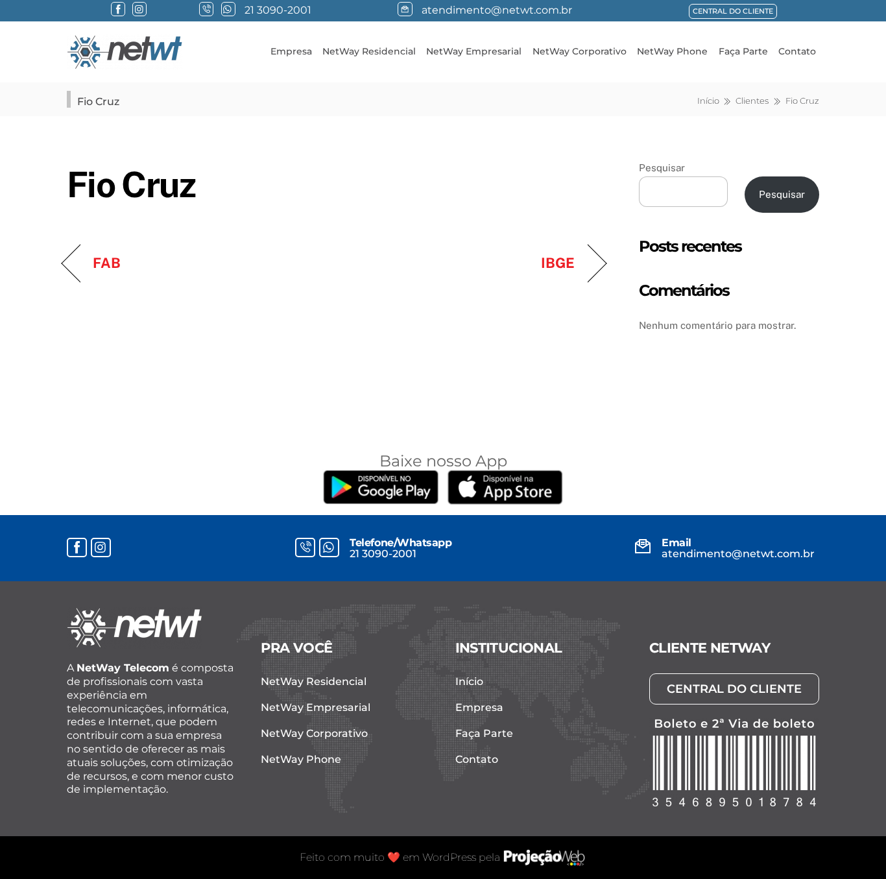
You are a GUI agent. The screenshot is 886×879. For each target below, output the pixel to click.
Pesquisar (662, 167)
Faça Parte (743, 51)
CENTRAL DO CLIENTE (733, 11)
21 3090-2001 (383, 554)
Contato (797, 51)
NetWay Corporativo (580, 51)
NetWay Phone (672, 51)
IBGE (558, 262)
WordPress (449, 857)
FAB (107, 262)
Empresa (291, 51)
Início (469, 681)
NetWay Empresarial (473, 51)
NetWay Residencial (369, 51)
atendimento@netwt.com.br (738, 554)
